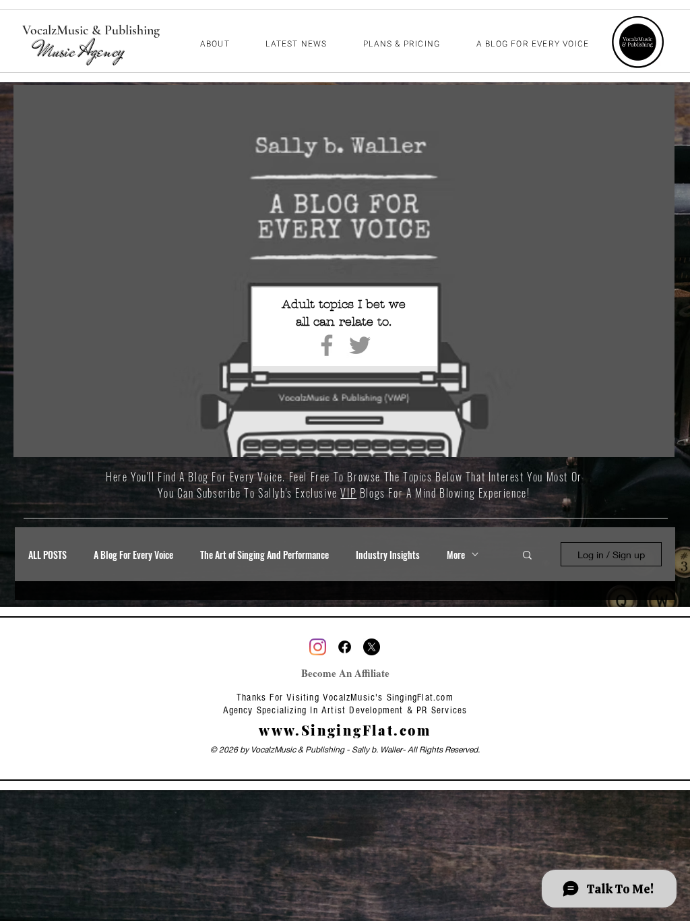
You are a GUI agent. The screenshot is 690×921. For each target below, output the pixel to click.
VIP (348, 493)
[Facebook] (327, 345)
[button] (527, 556)
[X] (371, 646)
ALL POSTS (47, 554)
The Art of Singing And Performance (264, 554)
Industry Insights (388, 554)
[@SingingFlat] (317, 646)
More (456, 554)
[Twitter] (360, 345)
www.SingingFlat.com (345, 730)
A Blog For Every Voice (133, 554)
